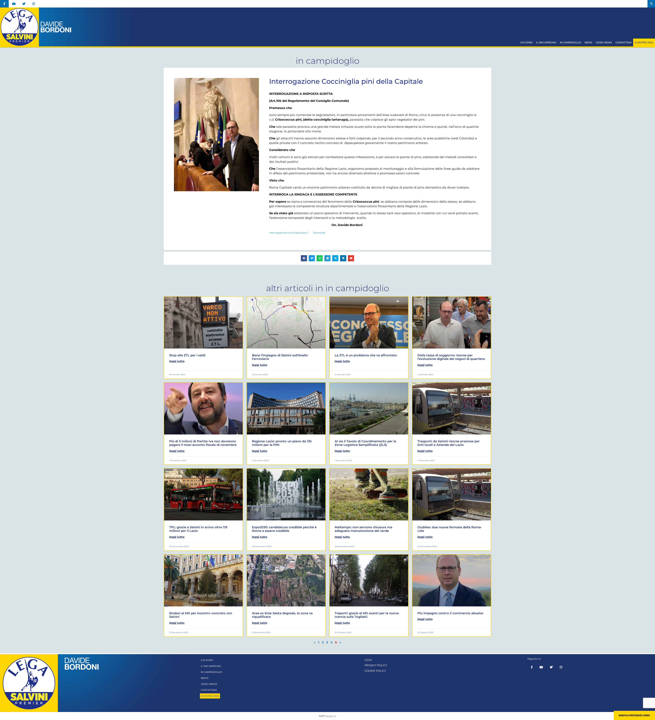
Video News (604, 42)
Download (319, 232)
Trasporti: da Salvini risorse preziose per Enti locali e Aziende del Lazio (448, 443)
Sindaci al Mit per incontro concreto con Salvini (200, 615)
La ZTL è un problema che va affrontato (366, 355)
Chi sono (526, 42)
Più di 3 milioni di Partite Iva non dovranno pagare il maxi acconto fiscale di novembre (203, 443)
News (588, 42)
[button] (651, 4)
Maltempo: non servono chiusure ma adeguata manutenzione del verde (363, 529)
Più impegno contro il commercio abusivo (450, 613)
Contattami (623, 42)
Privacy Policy (376, 665)
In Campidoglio (570, 42)
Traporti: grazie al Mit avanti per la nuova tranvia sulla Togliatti (367, 615)
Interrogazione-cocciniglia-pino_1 (289, 232)
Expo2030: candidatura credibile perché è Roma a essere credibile (284, 529)
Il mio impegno (546, 42)
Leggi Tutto (176, 361)
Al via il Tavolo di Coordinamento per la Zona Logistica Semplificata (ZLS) (365, 443)
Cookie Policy (375, 670)
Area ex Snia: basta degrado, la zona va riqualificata (282, 615)
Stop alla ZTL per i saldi (187, 355)
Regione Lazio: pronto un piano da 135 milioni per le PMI (282, 443)
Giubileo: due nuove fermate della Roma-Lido (449, 529)
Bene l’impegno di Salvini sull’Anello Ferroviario (280, 357)
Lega (368, 659)
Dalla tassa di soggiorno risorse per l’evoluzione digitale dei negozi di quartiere (451, 357)
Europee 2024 (644, 42)
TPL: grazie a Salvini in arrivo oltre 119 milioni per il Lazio (198, 529)
